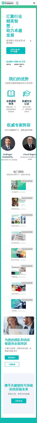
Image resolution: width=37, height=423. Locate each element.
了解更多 (11, 364)
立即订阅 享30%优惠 (15, 50)
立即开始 (18, 401)
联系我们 (11, 357)
